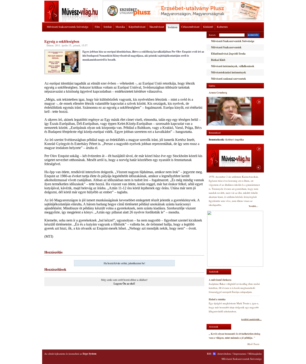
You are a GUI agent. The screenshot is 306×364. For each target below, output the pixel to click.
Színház (107, 26)
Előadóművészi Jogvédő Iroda (228, 53)
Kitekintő (208, 26)
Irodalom (172, 27)
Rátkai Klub (218, 60)
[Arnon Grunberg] (229, 111)
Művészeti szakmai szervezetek (228, 79)
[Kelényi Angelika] (229, 158)
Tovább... (253, 206)
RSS (209, 353)
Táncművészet (156, 26)
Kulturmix (222, 26)
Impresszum (239, 353)
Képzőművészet (137, 26)
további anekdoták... (251, 319)
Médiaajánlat (255, 353)
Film (97, 26)
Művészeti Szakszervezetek (226, 47)
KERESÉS (253, 34)
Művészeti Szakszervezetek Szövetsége (67, 26)
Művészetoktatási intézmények (228, 72)
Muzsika (120, 26)
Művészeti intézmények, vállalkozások (232, 66)
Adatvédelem (224, 353)
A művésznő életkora (220, 280)
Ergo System (89, 353)
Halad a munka (217, 299)
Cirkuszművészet (190, 26)
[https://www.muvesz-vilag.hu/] (71, 21)
